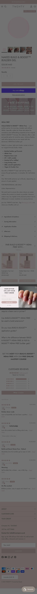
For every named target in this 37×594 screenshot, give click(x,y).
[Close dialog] (36, 287)
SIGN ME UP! (9, 302)
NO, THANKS (9, 305)
